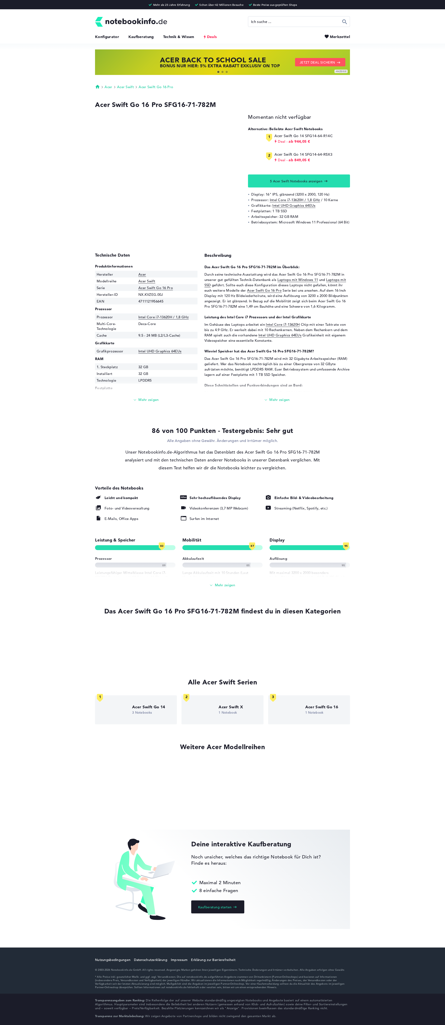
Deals (212, 36)
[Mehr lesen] (146, 399)
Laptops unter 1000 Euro (115, 631)
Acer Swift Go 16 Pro (156, 87)
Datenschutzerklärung (150, 960)
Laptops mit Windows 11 (297, 279)
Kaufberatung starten (215, 907)
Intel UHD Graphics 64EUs (293, 205)
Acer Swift (125, 87)
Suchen (345, 21)
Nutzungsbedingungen (112, 960)
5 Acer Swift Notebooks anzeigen (296, 181)
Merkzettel (340, 36)
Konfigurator (107, 36)
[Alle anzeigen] (222, 585)
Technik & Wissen (178, 36)
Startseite (97, 86)
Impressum (179, 960)
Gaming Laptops (108, 657)
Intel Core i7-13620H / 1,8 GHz (295, 200)
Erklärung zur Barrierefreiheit (213, 960)
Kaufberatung (141, 36)
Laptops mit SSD (109, 640)
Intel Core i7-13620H (283, 324)
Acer (108, 87)
